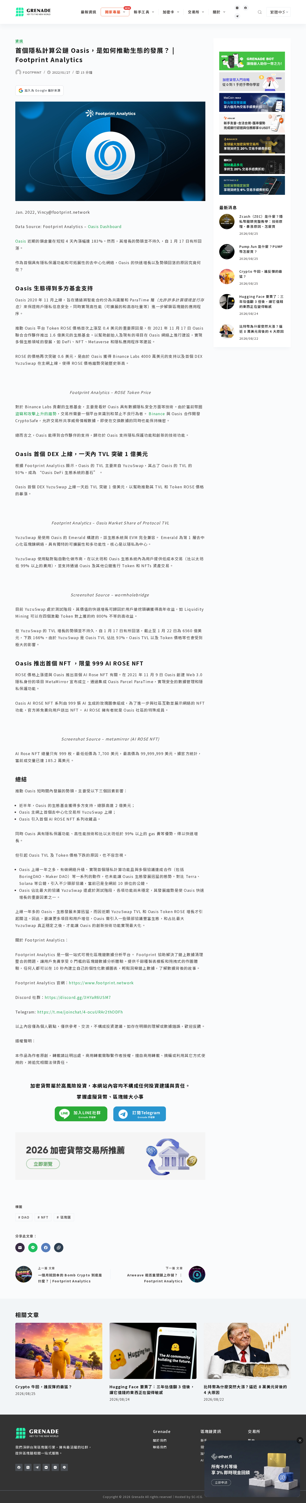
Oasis (20, 241)
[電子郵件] (20, 1247)
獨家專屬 (112, 11)
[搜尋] (260, 12)
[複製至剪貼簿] (58, 1247)
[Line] (33, 1247)
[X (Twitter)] (28, 1467)
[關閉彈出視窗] (300, 1440)
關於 (216, 11)
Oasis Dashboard (105, 226)
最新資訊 (88, 11)
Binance (157, 413)
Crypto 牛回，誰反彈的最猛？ (44, 1386)
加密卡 (169, 11)
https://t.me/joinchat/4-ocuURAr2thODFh (80, 1012)
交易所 (194, 11)
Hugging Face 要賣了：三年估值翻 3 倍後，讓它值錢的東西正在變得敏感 (261, 301)
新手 (204, 1440)
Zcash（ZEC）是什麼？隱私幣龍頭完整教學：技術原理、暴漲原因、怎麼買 (261, 221)
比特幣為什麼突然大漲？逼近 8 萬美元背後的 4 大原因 (261, 329)
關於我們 (160, 1440)
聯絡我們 (160, 1447)
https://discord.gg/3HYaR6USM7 (78, 997)
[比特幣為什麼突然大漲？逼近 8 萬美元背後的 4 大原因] (227, 331)
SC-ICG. (197, 1497)
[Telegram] (237, 16)
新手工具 (141, 11)
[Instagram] (237, 8)
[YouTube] (46, 1467)
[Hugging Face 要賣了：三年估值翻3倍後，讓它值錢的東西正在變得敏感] (227, 301)
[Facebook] (246, 8)
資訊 (19, 41)
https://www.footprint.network (101, 983)
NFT (43, 1217)
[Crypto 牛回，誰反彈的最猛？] (227, 276)
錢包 (204, 1447)
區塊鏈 (64, 1217)
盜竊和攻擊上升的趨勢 (36, 413)
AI (202, 1460)
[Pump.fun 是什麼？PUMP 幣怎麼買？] (227, 251)
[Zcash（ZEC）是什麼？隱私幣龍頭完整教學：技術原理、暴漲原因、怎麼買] (227, 221)
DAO (23, 1217)
